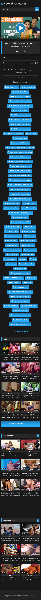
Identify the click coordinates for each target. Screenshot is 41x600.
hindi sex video (11, 240)
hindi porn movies (29, 231)
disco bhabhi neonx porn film (21, 166)
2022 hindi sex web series (21, 115)
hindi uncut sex (31, 250)
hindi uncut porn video (13, 250)
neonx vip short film (21, 310)
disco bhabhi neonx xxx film (21, 194)
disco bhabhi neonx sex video (21, 175)
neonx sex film (14, 282)
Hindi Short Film (12, 87)
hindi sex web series (28, 240)
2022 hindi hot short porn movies (21, 105)
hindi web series (28, 254)
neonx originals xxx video (14, 277)
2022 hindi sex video (20, 110)
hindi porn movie (12, 231)
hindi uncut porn (28, 245)
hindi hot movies (30, 203)
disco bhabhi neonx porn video (21, 170)
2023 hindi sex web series (21, 129)
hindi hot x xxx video (14, 226)
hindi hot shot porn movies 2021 (21, 212)
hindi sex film (31, 236)
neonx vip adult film (21, 287)
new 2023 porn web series (21, 324)
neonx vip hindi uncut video (20, 296)
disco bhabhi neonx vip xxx (20, 189)
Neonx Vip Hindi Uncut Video (21, 101)
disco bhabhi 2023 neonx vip (21, 157)
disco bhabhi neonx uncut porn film (21, 184)
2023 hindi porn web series (20, 124)
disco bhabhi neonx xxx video (21, 198)
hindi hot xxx (30, 226)
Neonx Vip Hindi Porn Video (21, 96)
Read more (19, 77)
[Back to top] (35, 594)
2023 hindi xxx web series (14, 133)
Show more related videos (20, 424)
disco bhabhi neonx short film (21, 180)
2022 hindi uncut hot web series (21, 119)
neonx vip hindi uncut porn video (21, 291)
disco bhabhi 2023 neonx (21, 143)
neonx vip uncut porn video (20, 315)
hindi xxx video (10, 259)
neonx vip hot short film (21, 301)
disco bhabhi (32, 133)
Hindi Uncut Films (29, 87)
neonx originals (21, 268)
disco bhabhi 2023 (21, 138)
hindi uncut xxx (13, 254)
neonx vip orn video (30, 305)
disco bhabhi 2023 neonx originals (21, 152)
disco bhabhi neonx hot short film (21, 161)
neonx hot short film (27, 264)
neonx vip (28, 282)
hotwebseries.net (14, 3)
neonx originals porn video (21, 273)
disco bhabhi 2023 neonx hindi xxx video (21, 147)
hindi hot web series (21, 217)
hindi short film (12, 245)
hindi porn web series (13, 236)
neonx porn (31, 277)
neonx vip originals (12, 305)
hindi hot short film (30, 208)
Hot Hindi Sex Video (21, 91)
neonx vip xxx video (21, 319)
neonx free (11, 264)
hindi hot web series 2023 (21, 222)
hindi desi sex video (13, 203)
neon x (23, 259)
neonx (34, 259)
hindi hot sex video (12, 208)
